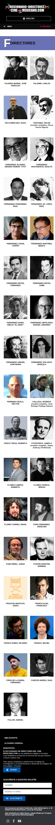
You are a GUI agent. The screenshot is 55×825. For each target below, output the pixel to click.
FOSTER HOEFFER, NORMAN (41, 565)
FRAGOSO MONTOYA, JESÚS (15, 604)
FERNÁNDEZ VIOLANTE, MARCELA (41, 363)
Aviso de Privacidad (34, 810)
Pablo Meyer (24, 813)
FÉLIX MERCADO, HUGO (15, 123)
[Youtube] (19, 821)
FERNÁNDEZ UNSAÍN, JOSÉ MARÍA (15, 363)
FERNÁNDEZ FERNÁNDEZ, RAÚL (15, 205)
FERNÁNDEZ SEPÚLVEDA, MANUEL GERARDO (41, 324)
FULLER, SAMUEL (15, 720)
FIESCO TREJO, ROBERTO (15, 443)
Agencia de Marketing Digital (22, 815)
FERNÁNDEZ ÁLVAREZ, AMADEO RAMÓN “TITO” (15, 166)
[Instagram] (8, 821)
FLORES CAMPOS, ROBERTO (15, 486)
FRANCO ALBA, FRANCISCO (42, 604)
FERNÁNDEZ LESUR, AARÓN (16, 245)
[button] (8, 26)
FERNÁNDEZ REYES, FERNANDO (15, 284)
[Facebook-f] (13, 821)
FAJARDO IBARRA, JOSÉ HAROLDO (15, 84)
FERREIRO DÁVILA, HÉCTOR (15, 403)
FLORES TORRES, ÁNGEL (15, 524)
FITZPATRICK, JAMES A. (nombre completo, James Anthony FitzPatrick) (41, 445)
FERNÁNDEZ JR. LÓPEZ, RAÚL (41, 205)
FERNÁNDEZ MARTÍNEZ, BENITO (41, 245)
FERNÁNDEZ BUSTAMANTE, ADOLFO (41, 166)
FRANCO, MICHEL (42, 643)
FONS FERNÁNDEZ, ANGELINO (41, 525)
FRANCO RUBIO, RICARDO (15, 643)
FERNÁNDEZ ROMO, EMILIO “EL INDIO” (15, 324)
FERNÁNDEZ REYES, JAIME (42, 284)
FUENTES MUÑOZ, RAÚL (42, 680)
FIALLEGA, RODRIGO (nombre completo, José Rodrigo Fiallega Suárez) (42, 404)
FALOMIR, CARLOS (41, 83)
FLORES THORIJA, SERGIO (42, 486)
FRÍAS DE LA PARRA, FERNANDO (15, 681)
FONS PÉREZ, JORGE (15, 564)
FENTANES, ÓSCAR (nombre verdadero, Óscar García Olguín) (41, 125)
